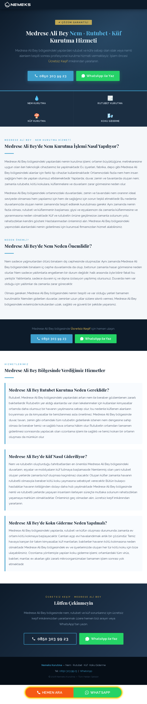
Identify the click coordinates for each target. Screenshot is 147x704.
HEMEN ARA (52, 692)
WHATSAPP (100, 692)
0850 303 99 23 (53, 76)
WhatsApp (86, 671)
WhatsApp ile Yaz (100, 76)
